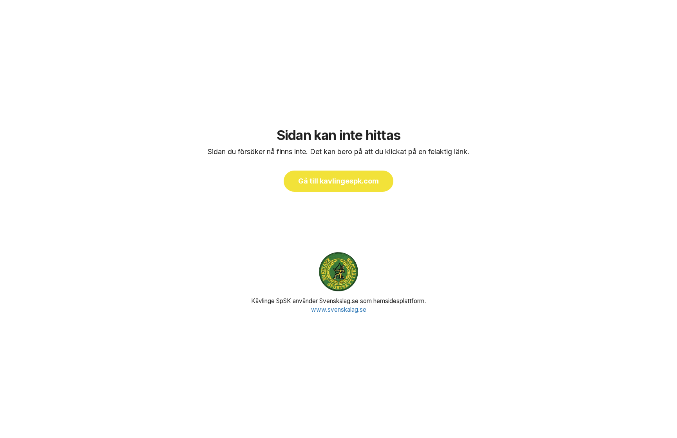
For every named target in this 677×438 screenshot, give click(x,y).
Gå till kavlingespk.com (338, 181)
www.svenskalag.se (338, 309)
